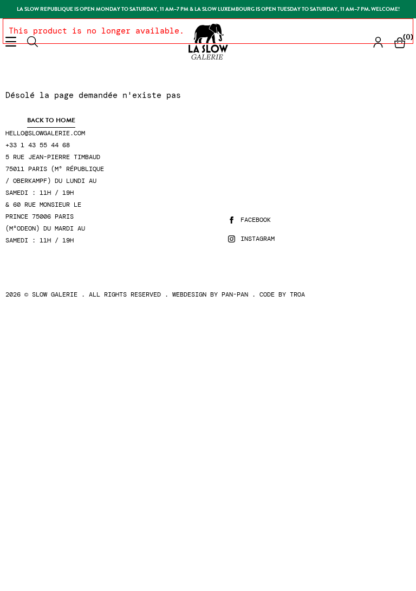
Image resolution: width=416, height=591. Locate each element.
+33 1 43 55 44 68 (37, 145)
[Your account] (378, 42)
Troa (297, 294)
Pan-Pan (235, 294)
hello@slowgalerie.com (45, 133)
